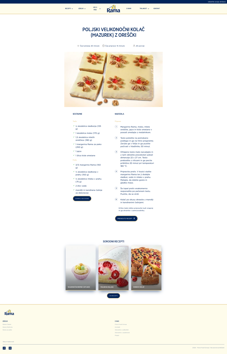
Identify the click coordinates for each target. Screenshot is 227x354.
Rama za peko (7, 330)
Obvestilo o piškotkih (122, 330)
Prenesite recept (124, 218)
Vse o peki (95, 9)
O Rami (128, 8)
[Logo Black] (113, 8)
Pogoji (117, 335)
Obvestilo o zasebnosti (122, 332)
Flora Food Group (121, 324)
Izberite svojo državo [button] (217, 2)
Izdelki (80, 8)
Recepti (68, 8)
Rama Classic (7, 324)
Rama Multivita (8, 327)
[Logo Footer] (9, 310)
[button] (72, 9)
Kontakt (157, 8)
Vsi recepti (113, 296)
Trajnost (143, 8)
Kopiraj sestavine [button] (82, 198)
